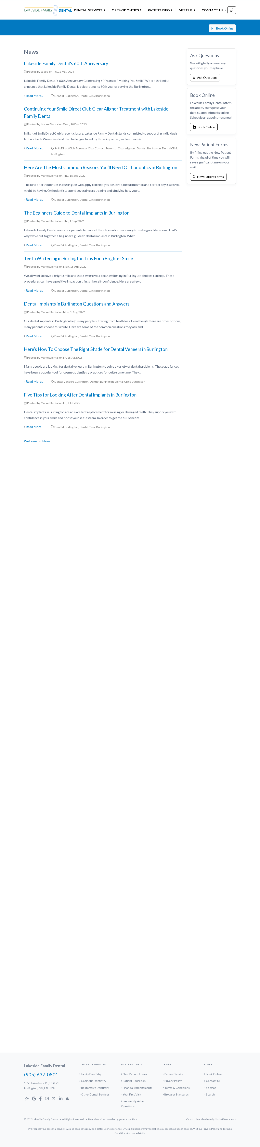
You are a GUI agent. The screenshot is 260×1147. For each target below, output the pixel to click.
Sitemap (211, 1087)
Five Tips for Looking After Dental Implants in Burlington (80, 395)
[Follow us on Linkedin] (60, 1098)
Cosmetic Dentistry (93, 1080)
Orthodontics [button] (125, 10)
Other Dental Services (95, 1094)
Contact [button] (212, 10)
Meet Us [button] (186, 10)
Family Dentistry (91, 1074)
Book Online (223, 28)
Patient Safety (173, 1074)
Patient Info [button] (159, 10)
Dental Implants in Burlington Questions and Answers (77, 304)
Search (210, 1094)
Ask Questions (206, 77)
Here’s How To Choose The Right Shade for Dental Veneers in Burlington (96, 349)
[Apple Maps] (67, 1098)
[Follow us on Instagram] (47, 1098)
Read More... (34, 96)
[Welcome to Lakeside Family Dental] (48, 10)
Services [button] (88, 10)
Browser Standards (176, 1094)
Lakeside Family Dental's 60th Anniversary (66, 63)
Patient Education (134, 1080)
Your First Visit (132, 1094)
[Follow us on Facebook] (40, 1098)
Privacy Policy (173, 1080)
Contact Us (213, 1080)
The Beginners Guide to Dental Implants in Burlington (76, 213)
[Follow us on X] (53, 1098)
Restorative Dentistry (95, 1087)
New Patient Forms (209, 177)
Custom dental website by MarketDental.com (211, 1119)
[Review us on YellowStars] (27, 1098)
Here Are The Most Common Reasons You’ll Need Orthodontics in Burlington (100, 167)
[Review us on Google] (34, 1098)
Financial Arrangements (138, 1087)
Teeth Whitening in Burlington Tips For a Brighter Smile (78, 258)
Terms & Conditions (177, 1087)
